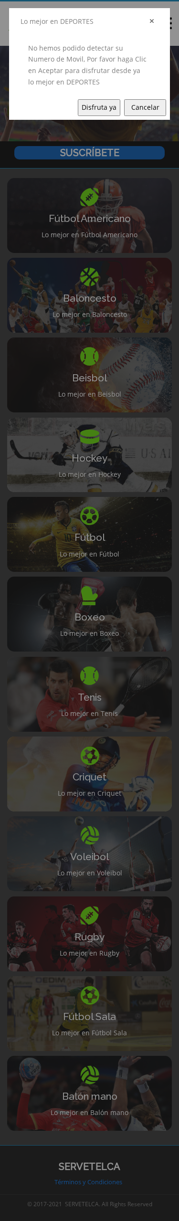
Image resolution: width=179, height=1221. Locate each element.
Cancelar (145, 107)
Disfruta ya (99, 107)
